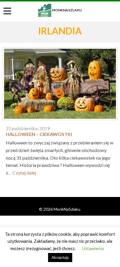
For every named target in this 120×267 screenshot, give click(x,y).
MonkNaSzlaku (60, 10)
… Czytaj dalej (22, 172)
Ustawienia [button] (93, 248)
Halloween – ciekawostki (39, 134)
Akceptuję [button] (60, 257)
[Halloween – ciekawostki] (60, 85)
